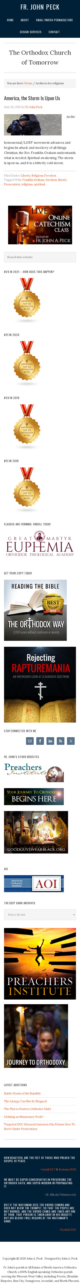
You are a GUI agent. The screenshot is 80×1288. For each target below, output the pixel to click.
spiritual (39, 184)
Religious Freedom (44, 175)
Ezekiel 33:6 (68, 1230)
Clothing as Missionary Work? (24, 1117)
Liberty (25, 175)
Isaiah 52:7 (48, 1169)
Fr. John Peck (40, 6)
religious (27, 184)
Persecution (12, 184)
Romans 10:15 (67, 1169)
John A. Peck (70, 1258)
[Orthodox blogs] (27, 323)
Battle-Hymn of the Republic (22, 1093)
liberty (62, 180)
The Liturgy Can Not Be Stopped (25, 1101)
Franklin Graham (33, 180)
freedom (51, 180)
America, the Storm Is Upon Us (32, 98)
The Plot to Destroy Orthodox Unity (27, 1109)
